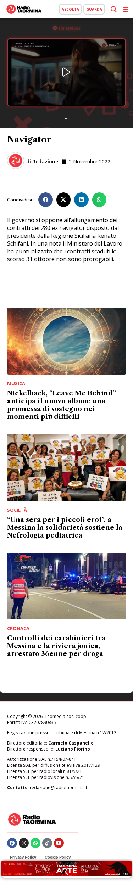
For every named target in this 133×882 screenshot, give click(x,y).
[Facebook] (12, 843)
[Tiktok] (47, 843)
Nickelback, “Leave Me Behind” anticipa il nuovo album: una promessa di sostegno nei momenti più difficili (61, 405)
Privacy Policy (23, 857)
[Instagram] (24, 843)
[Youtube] (59, 843)
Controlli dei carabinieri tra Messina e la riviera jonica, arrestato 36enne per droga (56, 646)
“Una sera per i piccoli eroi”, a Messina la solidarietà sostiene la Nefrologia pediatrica (64, 527)
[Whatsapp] (35, 843)
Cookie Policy (58, 857)
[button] (45, 199)
